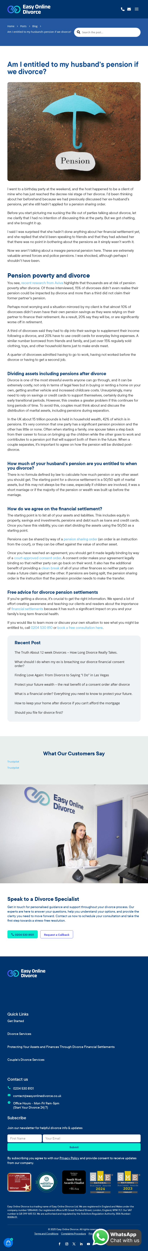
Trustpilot (13, 761)
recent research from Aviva (42, 282)
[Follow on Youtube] (88, 1244)
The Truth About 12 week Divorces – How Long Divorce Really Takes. (66, 652)
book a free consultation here (80, 627)
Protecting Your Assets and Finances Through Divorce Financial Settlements (61, 1047)
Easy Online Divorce (67, 1229)
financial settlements (27, 608)
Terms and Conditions (46, 1233)
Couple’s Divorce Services (25, 1060)
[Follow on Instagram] (67, 1244)
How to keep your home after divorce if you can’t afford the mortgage (67, 703)
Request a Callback (56, 934)
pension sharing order (80, 539)
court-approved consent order (37, 558)
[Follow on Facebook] (59, 1244)
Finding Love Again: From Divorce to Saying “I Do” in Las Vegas (62, 675)
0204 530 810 (42, 627)
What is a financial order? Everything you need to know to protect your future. (73, 693)
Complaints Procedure (73, 1233)
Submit (74, 1147)
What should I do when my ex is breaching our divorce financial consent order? (69, 664)
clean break (50, 568)
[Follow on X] (74, 1244)
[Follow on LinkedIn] (81, 1244)
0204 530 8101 (24, 934)
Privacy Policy (69, 1158)
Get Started (15, 1021)
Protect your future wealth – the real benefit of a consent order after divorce (72, 684)
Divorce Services (19, 1034)
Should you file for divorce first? (39, 712)
